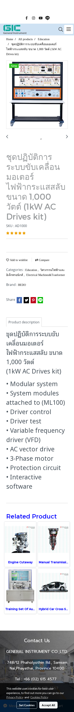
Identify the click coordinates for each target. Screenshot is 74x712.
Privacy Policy (14, 697)
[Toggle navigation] (68, 29)
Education (31, 270)
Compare (43, 260)
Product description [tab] (23, 322)
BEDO (22, 284)
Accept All (48, 705)
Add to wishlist (18, 260)
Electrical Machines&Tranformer (45, 275)
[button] (59, 29)
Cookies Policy (39, 697)
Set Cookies (27, 705)
